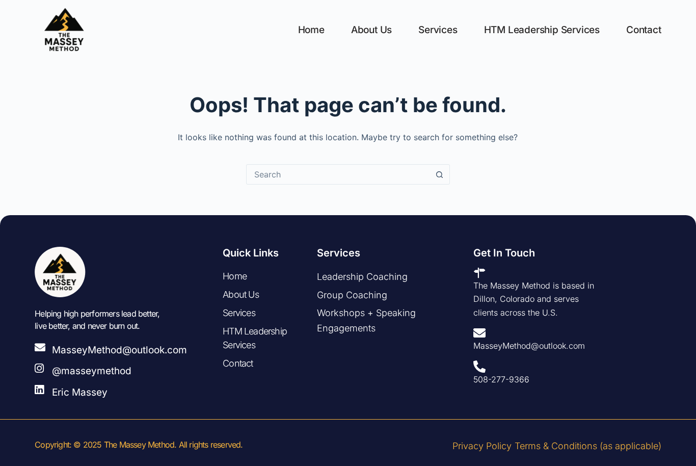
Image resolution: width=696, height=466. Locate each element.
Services (437, 30)
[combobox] (338, 174)
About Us (371, 30)
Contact (643, 30)
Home (311, 30)
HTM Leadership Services (542, 30)
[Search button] (439, 174)
